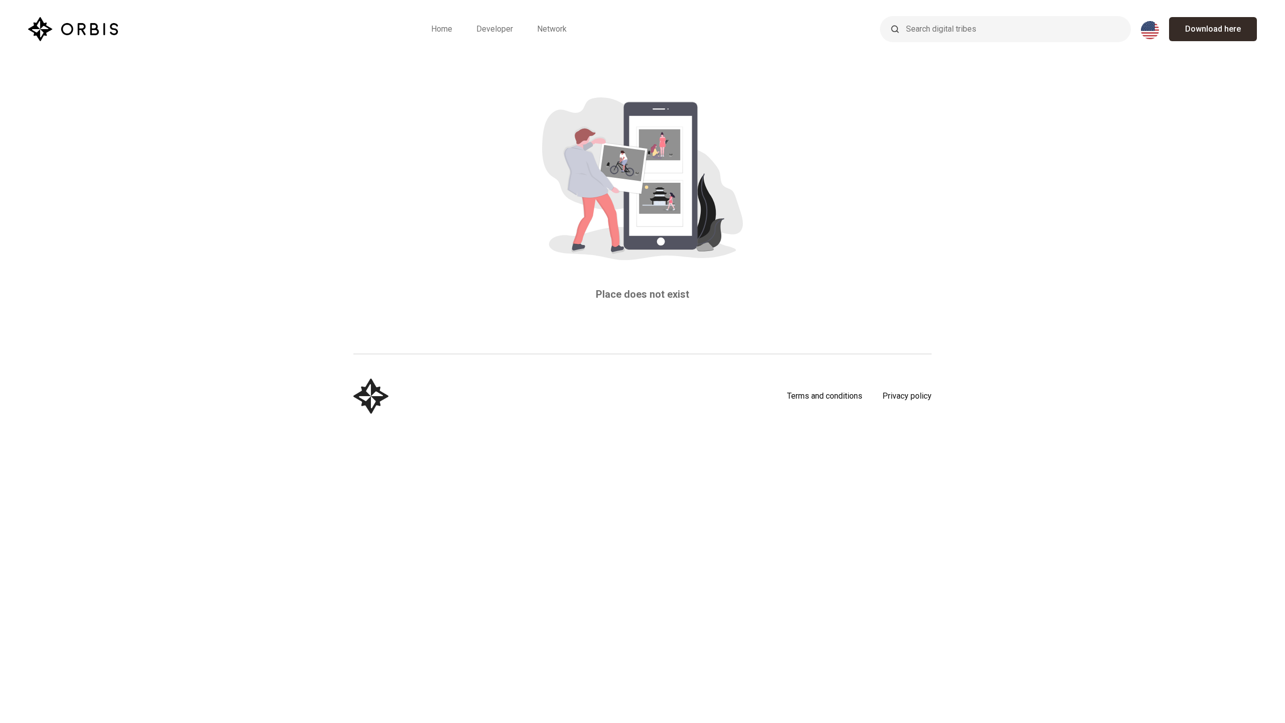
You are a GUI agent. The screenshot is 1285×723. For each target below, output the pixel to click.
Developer (494, 29)
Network (552, 29)
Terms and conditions (824, 396)
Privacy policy (907, 396)
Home (441, 29)
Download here (1213, 29)
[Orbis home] (73, 29)
